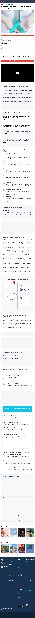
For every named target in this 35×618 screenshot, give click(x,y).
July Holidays (5, 4)
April (18, 564)
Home (2, 4)
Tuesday (19, 583)
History (16, 56)
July (18, 567)
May (18, 565)
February (19, 562)
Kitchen (27, 566)
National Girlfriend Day (29, 581)
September (19, 569)
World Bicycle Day (28, 590)
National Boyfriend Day (29, 583)
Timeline (19, 56)
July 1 (18, 481)
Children (6, 40)
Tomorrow (19, 578)
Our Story (10, 562)
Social (8, 56)
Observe (2, 57)
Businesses (22, 56)
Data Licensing (11, 583)
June (18, 566)
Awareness (3, 40)
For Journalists (11, 567)
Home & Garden (28, 565)
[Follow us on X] (25, 605)
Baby (26, 561)
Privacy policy (16, 612)
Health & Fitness (28, 564)
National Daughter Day (29, 589)
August (19, 568)
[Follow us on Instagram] (23, 605)
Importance (28, 56)
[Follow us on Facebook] (21, 605)
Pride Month (28, 587)
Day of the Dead (28, 582)
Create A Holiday (11, 581)
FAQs (25, 56)
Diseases (9, 40)
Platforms (5, 56)
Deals (2, 56)
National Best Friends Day (30, 588)
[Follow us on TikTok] (27, 605)
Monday (19, 582)
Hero (13, 56)
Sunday (19, 581)
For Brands (11, 568)
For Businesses (11, 566)
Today (18, 577)
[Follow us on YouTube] (19, 605)
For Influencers (11, 569)
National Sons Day (28, 584)
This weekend (20, 579)
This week (19, 580)
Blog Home (19, 598)
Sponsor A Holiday (12, 582)
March (19, 563)
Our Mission (11, 561)
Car (26, 562)
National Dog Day (28, 591)
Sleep (27, 568)
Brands (11, 56)
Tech (26, 569)
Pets (26, 567)
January (19, 561)
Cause (8, 8)
